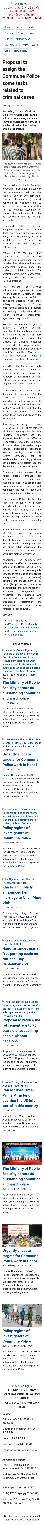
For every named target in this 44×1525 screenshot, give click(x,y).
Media (19, 27)
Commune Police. (16, 866)
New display (20, 50)
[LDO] (22, 664)
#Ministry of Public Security (22, 624)
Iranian (5, 1116)
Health (24, 44)
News (21, 33)
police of (7, 118)
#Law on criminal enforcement (23, 627)
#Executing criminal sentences (23, 631)
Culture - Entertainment (17, 38)
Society (8, 27)
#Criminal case (15, 634)
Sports (30, 27)
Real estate (10, 44)
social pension (19, 1054)
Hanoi (5, 775)
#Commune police (17, 620)
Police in (36, 355)
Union (31, 33)
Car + (7, 50)
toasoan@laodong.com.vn (23, 1450)
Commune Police (13, 550)
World (35, 44)
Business (9, 33)
